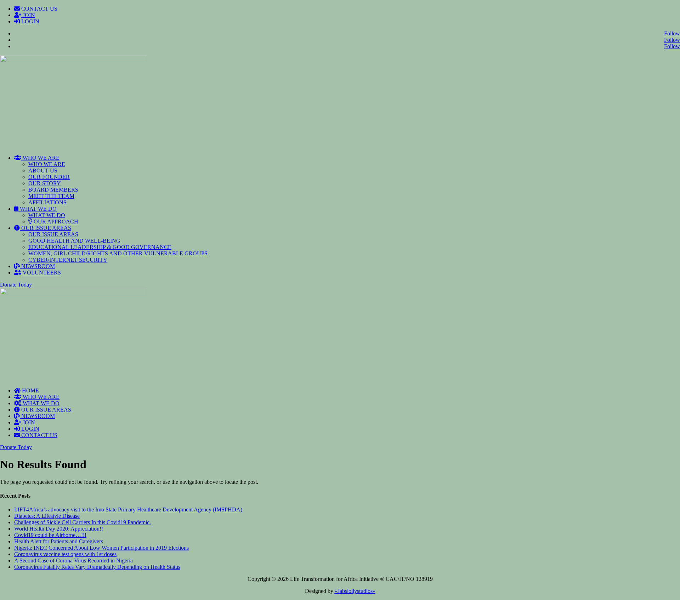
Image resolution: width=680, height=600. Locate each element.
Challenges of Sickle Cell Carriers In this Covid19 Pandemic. (82, 522)
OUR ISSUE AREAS (45, 228)
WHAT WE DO (37, 209)
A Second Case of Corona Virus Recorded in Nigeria (73, 560)
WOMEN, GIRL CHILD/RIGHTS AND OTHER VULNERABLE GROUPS (118, 253)
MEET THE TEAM (51, 196)
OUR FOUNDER (49, 177)
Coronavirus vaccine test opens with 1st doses (65, 554)
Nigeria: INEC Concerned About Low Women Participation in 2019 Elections (101, 548)
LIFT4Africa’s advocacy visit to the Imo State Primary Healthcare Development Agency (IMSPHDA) (128, 509)
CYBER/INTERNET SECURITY (67, 260)
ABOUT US (42, 171)
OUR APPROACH (55, 222)
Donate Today (16, 285)
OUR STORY (44, 183)
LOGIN (29, 21)
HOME (30, 390)
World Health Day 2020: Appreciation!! (58, 529)
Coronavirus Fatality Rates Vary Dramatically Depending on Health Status (97, 567)
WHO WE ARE (40, 158)
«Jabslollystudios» (355, 591)
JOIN (28, 15)
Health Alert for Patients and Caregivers (58, 541)
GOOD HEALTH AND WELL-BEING (74, 241)
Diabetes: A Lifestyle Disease (47, 516)
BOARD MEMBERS (53, 190)
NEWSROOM (37, 266)
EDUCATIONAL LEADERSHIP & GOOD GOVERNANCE (99, 247)
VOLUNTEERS (41, 273)
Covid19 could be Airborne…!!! (50, 535)
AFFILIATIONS (47, 202)
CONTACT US (38, 9)
